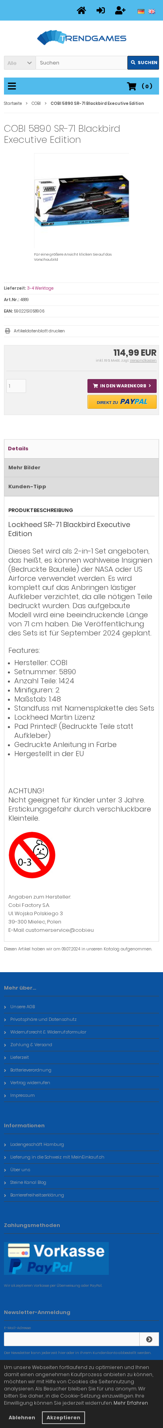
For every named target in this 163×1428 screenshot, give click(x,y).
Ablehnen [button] (22, 1417)
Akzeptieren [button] (63, 1417)
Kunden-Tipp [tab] (27, 486)
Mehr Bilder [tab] (24, 467)
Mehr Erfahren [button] (131, 1403)
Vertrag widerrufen (30, 1082)
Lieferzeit (19, 1057)
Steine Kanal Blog (28, 1182)
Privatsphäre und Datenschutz (43, 1019)
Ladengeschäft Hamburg (37, 1144)
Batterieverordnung (30, 1070)
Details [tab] (18, 448)
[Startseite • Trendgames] (81, 38)
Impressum (22, 1095)
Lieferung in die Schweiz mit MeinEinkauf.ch (57, 1157)
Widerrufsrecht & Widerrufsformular (48, 1032)
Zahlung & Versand (31, 1044)
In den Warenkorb (122, 386)
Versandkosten (143, 360)
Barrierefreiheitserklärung (37, 1195)
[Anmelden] (149, 1339)
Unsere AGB (22, 1006)
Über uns (20, 1169)
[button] (20, 63)
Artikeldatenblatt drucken (39, 331)
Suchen (143, 63)
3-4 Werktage (40, 288)
